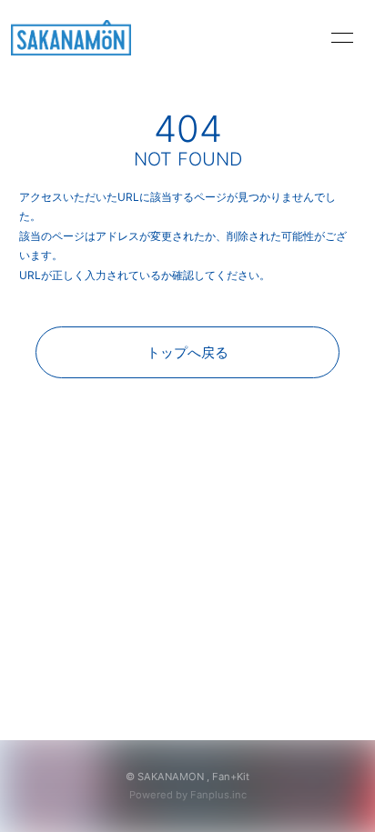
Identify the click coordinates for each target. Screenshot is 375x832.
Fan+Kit (230, 776)
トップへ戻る (187, 352)
